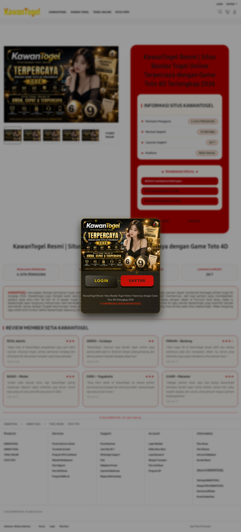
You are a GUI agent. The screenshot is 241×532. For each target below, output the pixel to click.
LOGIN (101, 281)
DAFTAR (137, 281)
